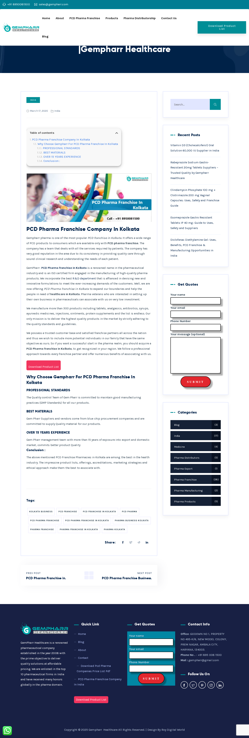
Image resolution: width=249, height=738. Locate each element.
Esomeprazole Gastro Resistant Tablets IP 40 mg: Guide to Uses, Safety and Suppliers (192, 223)
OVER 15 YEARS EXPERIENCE (62, 156)
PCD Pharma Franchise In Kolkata (87, 520)
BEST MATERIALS (54, 152)
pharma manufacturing (195, 490)
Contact (83, 658)
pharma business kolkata (132, 520)
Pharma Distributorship (140, 18)
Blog (45, 36)
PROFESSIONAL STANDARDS (61, 148)
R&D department (84, 278)
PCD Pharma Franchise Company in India (97, 681)
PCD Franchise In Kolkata (99, 511)
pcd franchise (68, 511)
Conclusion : (51, 161)
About (60, 18)
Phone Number (180, 321)
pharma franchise (42, 529)
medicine (195, 446)
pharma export (195, 468)
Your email (177, 308)
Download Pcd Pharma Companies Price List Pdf (94, 668)
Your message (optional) (187, 334)
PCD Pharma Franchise (84, 18)
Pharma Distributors (195, 457)
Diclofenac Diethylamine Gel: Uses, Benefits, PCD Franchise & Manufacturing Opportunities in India (193, 247)
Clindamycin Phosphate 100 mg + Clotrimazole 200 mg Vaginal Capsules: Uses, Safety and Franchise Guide (194, 197)
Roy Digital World (173, 729)
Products (112, 18)
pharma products (195, 501)
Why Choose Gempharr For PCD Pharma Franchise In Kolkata (78, 144)
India (33, 100)
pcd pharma (129, 511)
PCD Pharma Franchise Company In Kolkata (61, 139)
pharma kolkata (114, 529)
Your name (177, 294)
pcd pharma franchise (44, 520)
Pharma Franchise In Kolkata (79, 529)
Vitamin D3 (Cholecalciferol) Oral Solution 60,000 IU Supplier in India (194, 147)
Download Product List (222, 27)
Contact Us (169, 18)
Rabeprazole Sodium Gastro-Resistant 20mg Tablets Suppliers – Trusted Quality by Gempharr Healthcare (194, 170)
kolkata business (41, 511)
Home (46, 18)
